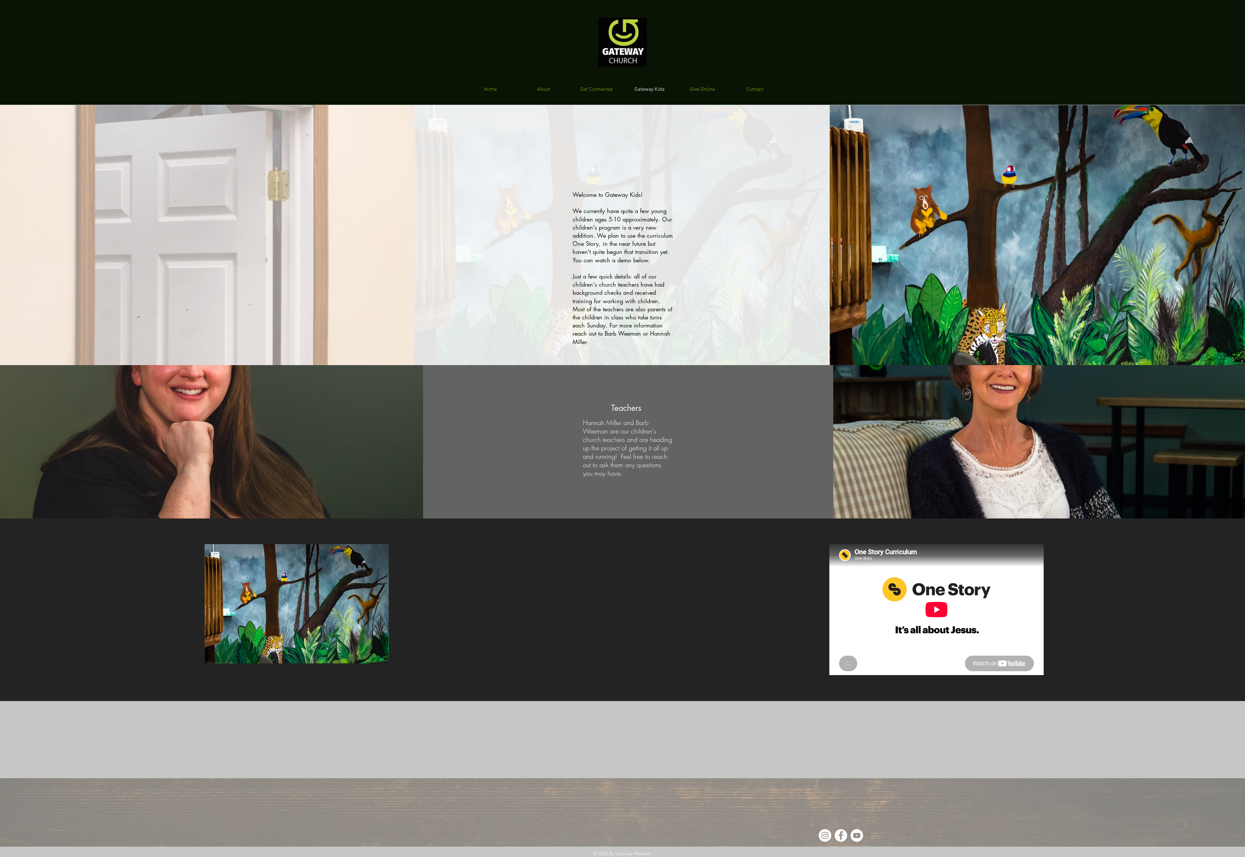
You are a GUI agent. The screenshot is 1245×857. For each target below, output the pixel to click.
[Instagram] (825, 835)
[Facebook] (841, 835)
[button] (297, 603)
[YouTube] (856, 835)
